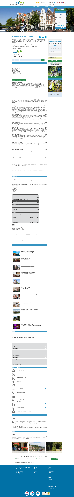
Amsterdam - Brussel (19, 472)
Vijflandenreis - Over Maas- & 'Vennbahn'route (37, 452)
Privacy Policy (38, 460)
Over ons (46, 6)
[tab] (29, 344)
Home (15, 6)
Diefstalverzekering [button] (16, 361)
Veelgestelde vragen (51, 469)
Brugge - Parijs (54, 452)
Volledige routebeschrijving (18, 80)
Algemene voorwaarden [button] (17, 364)
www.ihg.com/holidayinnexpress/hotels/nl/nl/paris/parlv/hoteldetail (31, 325)
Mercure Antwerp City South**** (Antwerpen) (27, 273)
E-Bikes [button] (14, 346)
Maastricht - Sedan (19, 468)
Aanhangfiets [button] (15, 357)
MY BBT (52, 6)
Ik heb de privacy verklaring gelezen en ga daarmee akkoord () (28, 460)
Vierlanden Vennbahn (19, 471)
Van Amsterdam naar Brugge (19, 452)
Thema (22, 6)
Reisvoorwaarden (51, 471)
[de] (59, 2)
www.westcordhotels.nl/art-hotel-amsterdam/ (28, 252)
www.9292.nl (14, 424)
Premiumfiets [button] (15, 348)
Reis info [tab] (39, 60)
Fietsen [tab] (27, 60)
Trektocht (60, 13)
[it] (61, 2)
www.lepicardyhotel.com (24, 303)
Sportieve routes (63, 13)
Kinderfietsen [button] (15, 350)
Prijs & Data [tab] (17, 60)
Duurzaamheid (50, 476)
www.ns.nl (28, 423)
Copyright (49, 472)
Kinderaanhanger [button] (16, 359)
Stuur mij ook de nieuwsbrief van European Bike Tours (25, 462)
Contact (49, 468)
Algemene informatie (51, 474)
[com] (57, 2)
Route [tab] (13, 60)
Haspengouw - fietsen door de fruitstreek (23, 467)
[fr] (63, 2)
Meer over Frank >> (51, 95)
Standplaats (36, 468)
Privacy (49, 473)
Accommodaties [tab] (22, 60)
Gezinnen (35, 467)
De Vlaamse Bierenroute (20, 469)
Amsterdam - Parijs (19, 474)
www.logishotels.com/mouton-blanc (26, 295)
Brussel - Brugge (19, 473)
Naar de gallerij (54, 76)
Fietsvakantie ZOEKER (60, 9)
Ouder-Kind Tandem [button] (16, 355)
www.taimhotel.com (24, 310)
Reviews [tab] (42, 60)
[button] (49, 71)
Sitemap (49, 477)
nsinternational (19, 401)
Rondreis (35, 472)
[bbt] (16, 3)
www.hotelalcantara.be (24, 288)
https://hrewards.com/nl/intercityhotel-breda (27, 266)
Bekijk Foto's (3, 30)
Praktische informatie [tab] (33, 60)
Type (29, 6)
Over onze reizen (37, 6)
